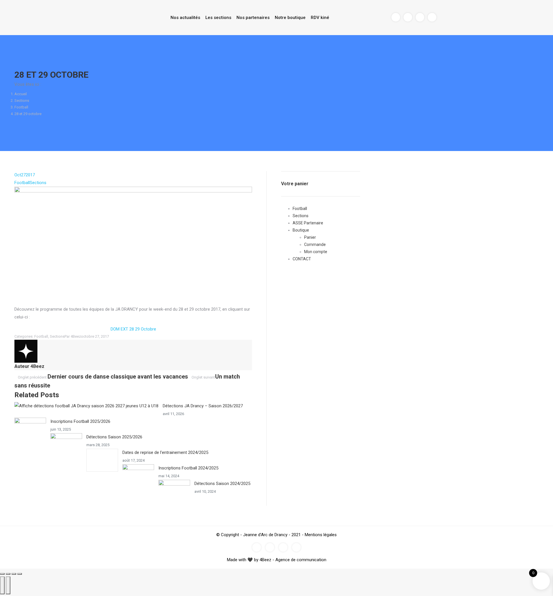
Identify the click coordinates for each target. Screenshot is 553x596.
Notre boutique (290, 17)
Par (73, 336)
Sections (21, 100)
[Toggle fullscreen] (14, 574)
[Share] (8, 574)
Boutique (301, 230)
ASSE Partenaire (308, 223)
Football (21, 107)
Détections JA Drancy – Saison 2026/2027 (203, 405)
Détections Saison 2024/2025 (222, 483)
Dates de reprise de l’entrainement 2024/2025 (165, 452)
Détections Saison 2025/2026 (114, 437)
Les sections (218, 17)
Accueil (20, 94)
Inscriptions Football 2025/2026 (80, 421)
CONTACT (302, 259)
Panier (310, 237)
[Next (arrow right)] (8, 585)
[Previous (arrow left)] (2, 585)
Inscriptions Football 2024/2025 (188, 468)
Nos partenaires (253, 17)
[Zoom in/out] (19, 574)
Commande (315, 244)
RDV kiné (320, 17)
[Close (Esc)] (2, 574)
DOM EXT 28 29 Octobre (133, 329)
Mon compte (315, 251)
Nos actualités (185, 17)
